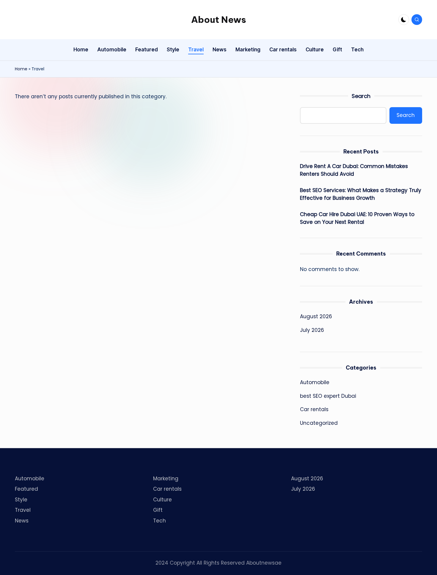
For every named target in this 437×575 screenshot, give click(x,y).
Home (21, 69)
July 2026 (312, 330)
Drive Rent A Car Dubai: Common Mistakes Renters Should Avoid (354, 170)
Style (21, 499)
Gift (158, 510)
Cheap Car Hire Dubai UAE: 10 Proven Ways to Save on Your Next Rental (357, 218)
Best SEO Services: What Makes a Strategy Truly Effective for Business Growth (360, 194)
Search (361, 96)
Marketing (165, 478)
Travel (23, 510)
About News (218, 19)
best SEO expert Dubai (328, 396)
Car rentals (314, 409)
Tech (159, 520)
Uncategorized (319, 423)
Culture (162, 499)
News (22, 520)
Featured (26, 488)
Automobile (314, 382)
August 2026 (316, 316)
